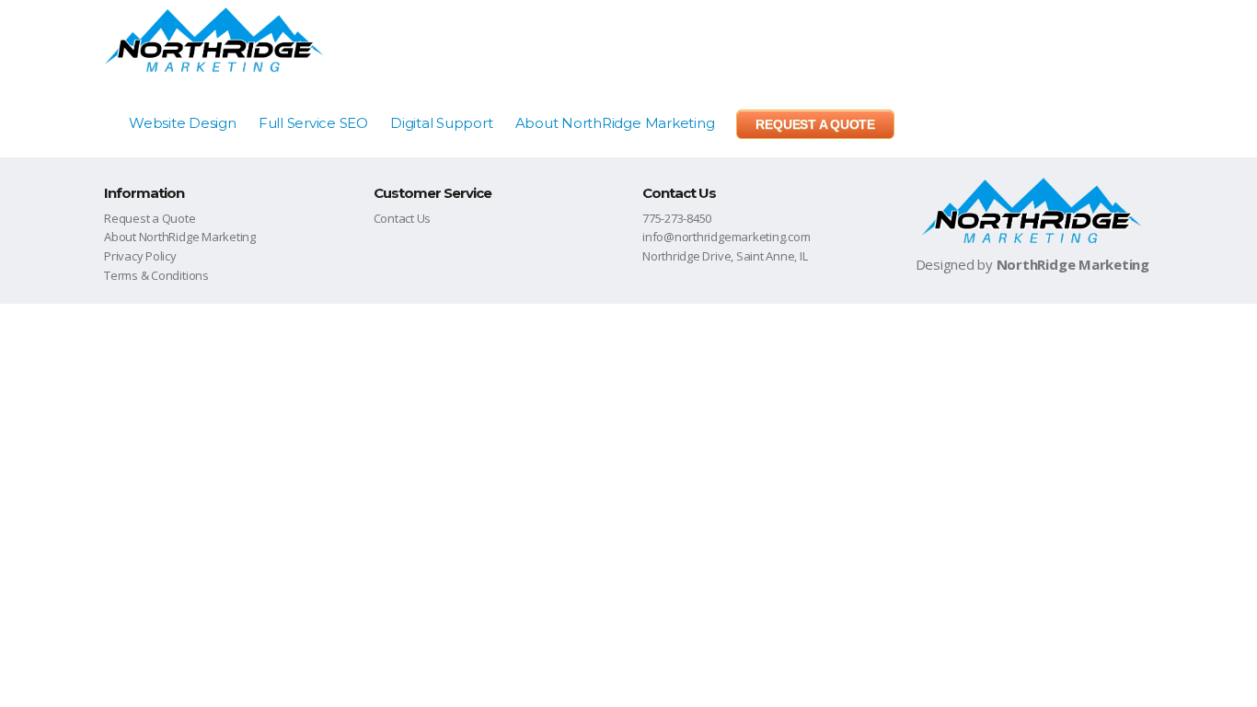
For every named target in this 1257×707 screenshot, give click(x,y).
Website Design (182, 123)
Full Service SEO (313, 123)
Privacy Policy (140, 256)
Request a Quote (150, 218)
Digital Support (441, 123)
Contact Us (403, 218)
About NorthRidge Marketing (615, 123)
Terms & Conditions (156, 275)
